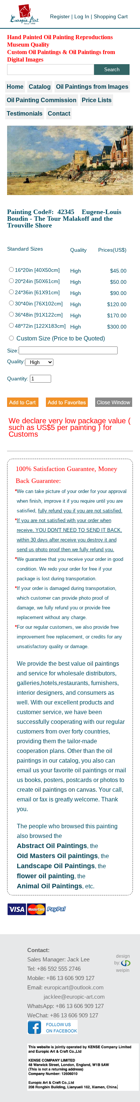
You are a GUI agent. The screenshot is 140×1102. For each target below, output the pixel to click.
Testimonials (25, 113)
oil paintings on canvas (65, 790)
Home (15, 87)
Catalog (40, 87)
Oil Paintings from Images (92, 87)
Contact (59, 113)
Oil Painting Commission (42, 100)
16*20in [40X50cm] (37, 270)
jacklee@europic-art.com (74, 996)
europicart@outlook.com (74, 987)
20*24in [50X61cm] (37, 281)
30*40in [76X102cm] (39, 304)
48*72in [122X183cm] (40, 326)
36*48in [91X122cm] (39, 315)
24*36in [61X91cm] (37, 292)
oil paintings (103, 663)
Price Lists (97, 100)
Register (60, 16)
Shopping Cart (111, 16)
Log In (81, 16)
